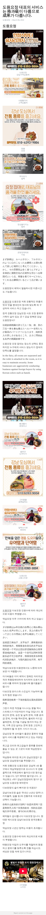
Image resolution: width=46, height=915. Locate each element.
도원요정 (7, 301)
